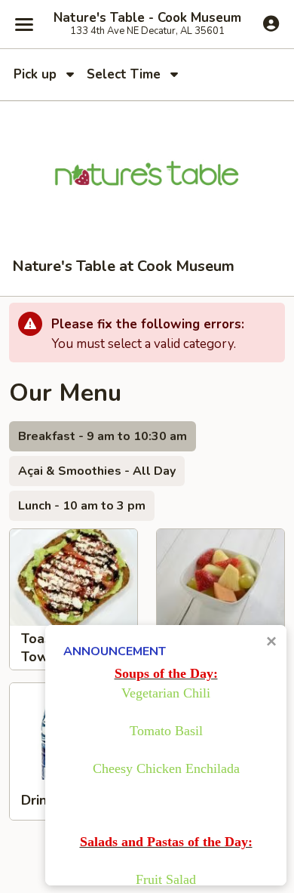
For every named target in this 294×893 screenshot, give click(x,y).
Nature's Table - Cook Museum (147, 18)
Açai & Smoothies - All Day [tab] (97, 471)
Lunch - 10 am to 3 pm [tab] (81, 505)
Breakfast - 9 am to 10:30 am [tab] (102, 436)
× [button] (271, 641)
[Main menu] (24, 24)
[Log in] (271, 23)
